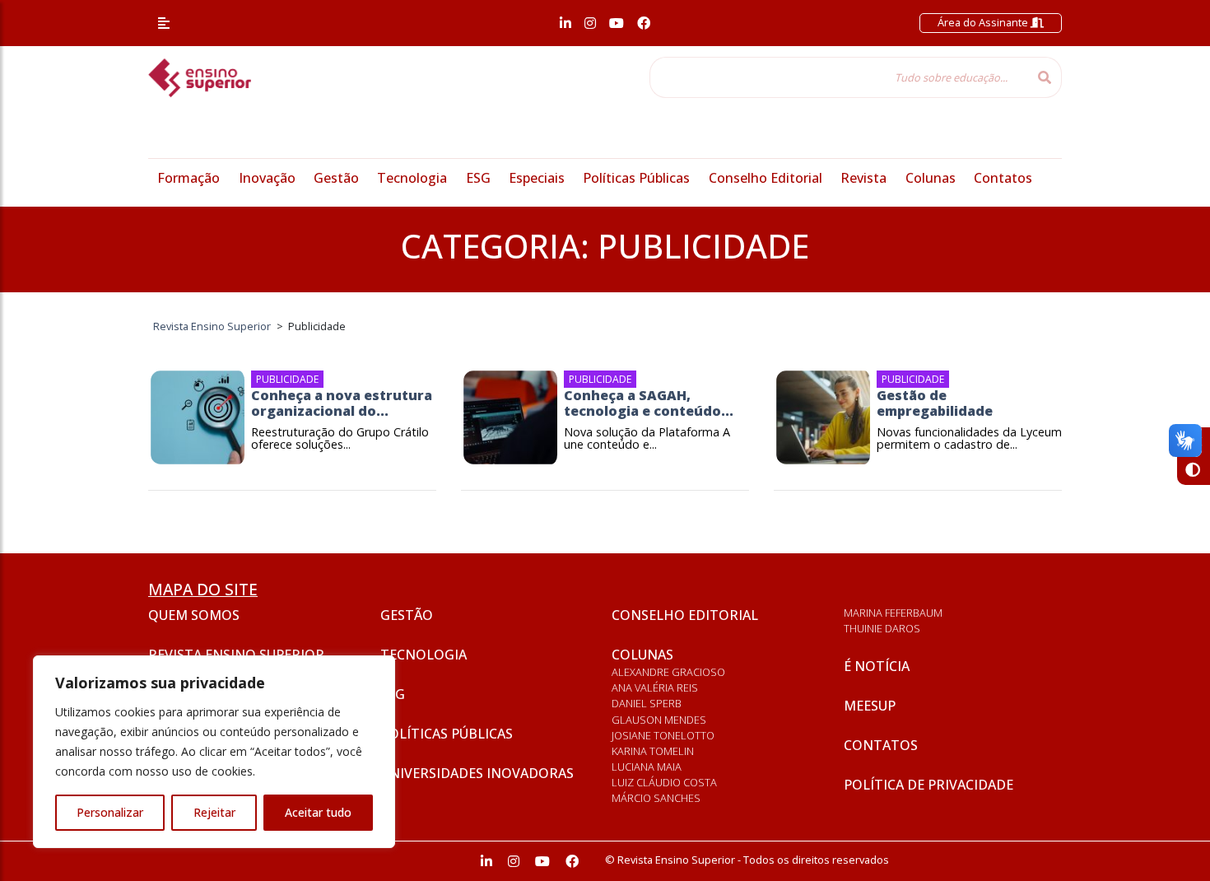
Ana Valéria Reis (655, 687)
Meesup (870, 706)
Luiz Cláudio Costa (664, 782)
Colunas (930, 178)
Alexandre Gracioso (668, 671)
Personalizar (110, 812)
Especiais (537, 178)
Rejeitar (214, 812)
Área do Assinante (984, 22)
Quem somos (194, 615)
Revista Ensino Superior (236, 655)
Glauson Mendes (659, 719)
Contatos (1003, 178)
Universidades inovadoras (477, 773)
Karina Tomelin (653, 750)
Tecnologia (412, 178)
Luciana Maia (647, 766)
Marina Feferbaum (893, 612)
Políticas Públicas (636, 178)
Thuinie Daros (882, 628)
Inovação (267, 178)
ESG (478, 178)
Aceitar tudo (318, 812)
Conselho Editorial (765, 178)
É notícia (877, 666)
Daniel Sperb (647, 703)
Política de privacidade (928, 785)
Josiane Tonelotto (663, 735)
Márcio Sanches (656, 797)
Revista (863, 178)
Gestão (336, 178)
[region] (214, 751)
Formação (188, 178)
